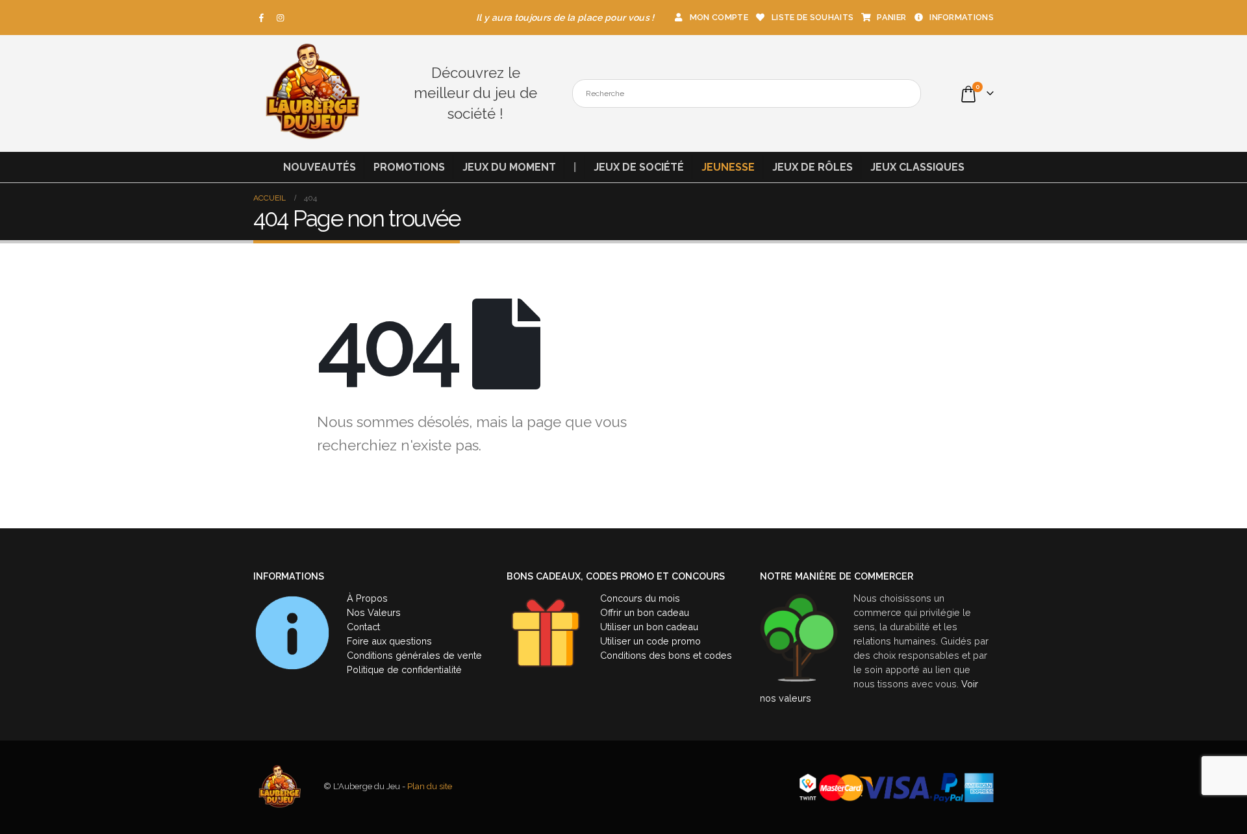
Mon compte (719, 17)
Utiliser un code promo (650, 640)
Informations (961, 17)
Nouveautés (319, 167)
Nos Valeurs (374, 612)
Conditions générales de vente (414, 655)
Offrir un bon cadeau (644, 612)
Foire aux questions (389, 640)
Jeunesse (728, 167)
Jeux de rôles (812, 167)
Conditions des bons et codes (666, 655)
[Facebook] (261, 17)
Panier (891, 17)
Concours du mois (640, 598)
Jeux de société (639, 167)
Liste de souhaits (812, 17)
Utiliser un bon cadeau (649, 626)
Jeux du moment (509, 167)
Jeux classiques (917, 167)
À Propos (367, 598)
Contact (363, 626)
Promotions (409, 167)
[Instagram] (280, 17)
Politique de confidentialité (404, 669)
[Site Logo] (311, 93)
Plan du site (429, 787)
